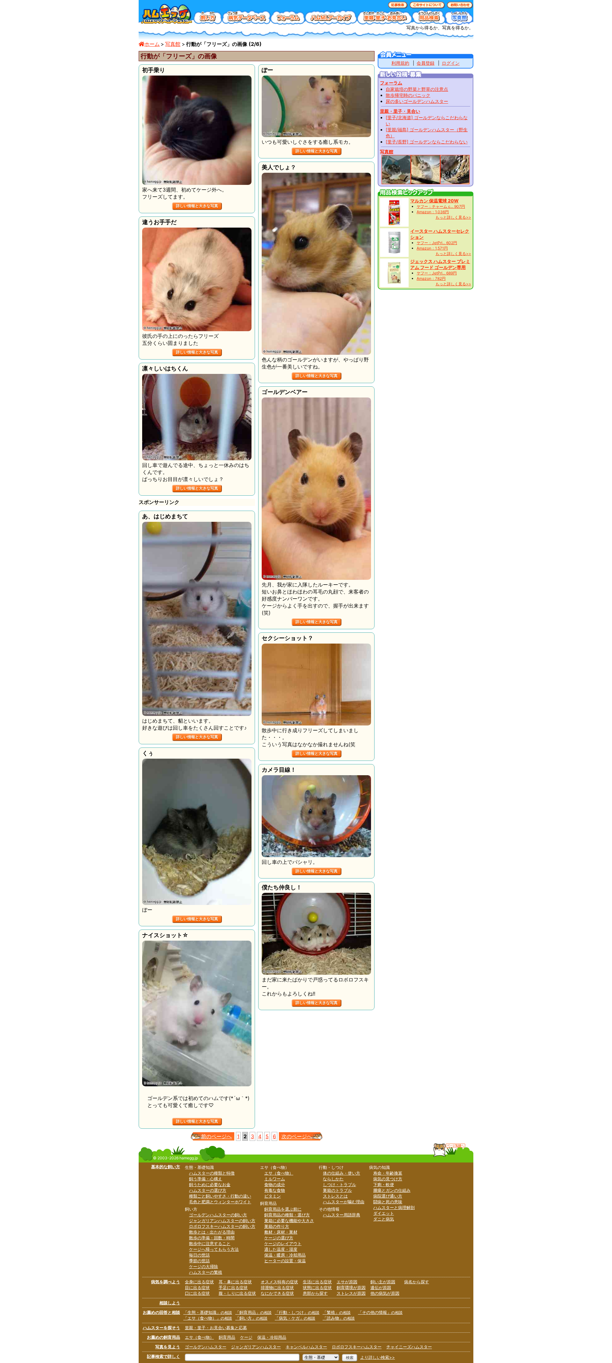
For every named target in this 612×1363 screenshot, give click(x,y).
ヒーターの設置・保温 (285, 1260)
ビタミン (272, 1196)
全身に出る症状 (199, 1281)
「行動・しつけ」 (297, 1312)
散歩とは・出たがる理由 (212, 1232)
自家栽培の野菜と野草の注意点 (417, 89)
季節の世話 (199, 1260)
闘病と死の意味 (387, 1201)
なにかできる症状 (277, 1293)
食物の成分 (274, 1184)
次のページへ (296, 1136)
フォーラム (391, 82)
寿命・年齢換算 (387, 1173)
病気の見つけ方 (387, 1178)
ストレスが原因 (351, 1293)
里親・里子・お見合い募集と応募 (216, 1327)
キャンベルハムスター (306, 1346)
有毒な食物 (274, 1190)
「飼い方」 (251, 1318)
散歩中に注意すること (209, 1243)
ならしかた (333, 1178)
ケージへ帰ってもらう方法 (214, 1249)
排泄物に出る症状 (277, 1287)
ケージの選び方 (278, 1237)
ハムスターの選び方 (207, 1190)
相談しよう (169, 1302)
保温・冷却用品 (271, 1337)
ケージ (246, 1337)
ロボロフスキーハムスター (357, 1346)
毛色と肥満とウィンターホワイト (220, 1201)
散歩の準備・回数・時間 (212, 1237)
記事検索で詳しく (163, 1356)
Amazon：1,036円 (433, 211)
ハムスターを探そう (161, 1327)
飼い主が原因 (382, 1281)
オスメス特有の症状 (279, 1281)
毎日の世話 (199, 1254)
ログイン (451, 63)
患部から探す (315, 1293)
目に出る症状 (197, 1287)
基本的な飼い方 (165, 1166)
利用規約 (400, 63)
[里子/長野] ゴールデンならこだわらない (427, 141)
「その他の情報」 (380, 1312)
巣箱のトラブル (337, 1190)
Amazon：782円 (431, 278)
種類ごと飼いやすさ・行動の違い (220, 1196)
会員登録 (425, 63)
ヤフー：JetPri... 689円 (437, 273)
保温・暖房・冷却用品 (285, 1254)
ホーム (152, 44)
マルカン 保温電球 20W (434, 200)
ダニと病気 (383, 1218)
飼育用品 (227, 1337)
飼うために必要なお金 (209, 1184)
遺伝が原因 (380, 1287)
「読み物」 (339, 1318)
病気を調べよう (165, 1281)
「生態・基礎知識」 (207, 1312)
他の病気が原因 (384, 1293)
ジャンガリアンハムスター (256, 1346)
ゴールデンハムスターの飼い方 (218, 1214)
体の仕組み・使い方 (341, 1173)
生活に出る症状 (317, 1281)
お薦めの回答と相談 (161, 1312)
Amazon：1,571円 (432, 248)
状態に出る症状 (317, 1287)
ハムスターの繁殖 (205, 1272)
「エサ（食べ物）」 (207, 1318)
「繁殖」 (337, 1312)
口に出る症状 (197, 1293)
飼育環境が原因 (351, 1287)
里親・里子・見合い (400, 111)
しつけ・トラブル (339, 1184)
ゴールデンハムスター (205, 1346)
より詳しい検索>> (377, 1357)
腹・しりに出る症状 (237, 1293)
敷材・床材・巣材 (280, 1232)
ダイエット (383, 1213)
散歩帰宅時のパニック (408, 95)
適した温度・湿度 (280, 1249)
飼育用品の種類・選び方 (287, 1214)
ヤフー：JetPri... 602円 (437, 242)
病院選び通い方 (387, 1196)
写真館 (172, 44)
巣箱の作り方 (276, 1226)
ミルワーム (274, 1178)
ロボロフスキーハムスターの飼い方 (222, 1226)
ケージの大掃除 (203, 1266)
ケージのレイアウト (283, 1243)
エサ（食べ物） (278, 1173)
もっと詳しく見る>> (453, 217)
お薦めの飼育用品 (163, 1337)
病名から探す (416, 1281)
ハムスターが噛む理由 (343, 1201)
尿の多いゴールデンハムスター (417, 101)
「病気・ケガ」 (295, 1318)
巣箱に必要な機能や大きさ (289, 1220)
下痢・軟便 (383, 1184)
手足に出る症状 (233, 1287)
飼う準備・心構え (205, 1178)
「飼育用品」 (253, 1312)
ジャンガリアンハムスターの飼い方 (222, 1220)
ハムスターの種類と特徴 (212, 1173)
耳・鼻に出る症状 (235, 1281)
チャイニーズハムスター (409, 1346)
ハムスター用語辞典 (341, 1214)
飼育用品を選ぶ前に (283, 1209)
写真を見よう (167, 1346)
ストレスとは (335, 1196)
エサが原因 (347, 1281)
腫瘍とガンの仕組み (392, 1190)
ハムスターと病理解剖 (394, 1207)
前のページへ (216, 1136)
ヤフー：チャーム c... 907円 (441, 206)
